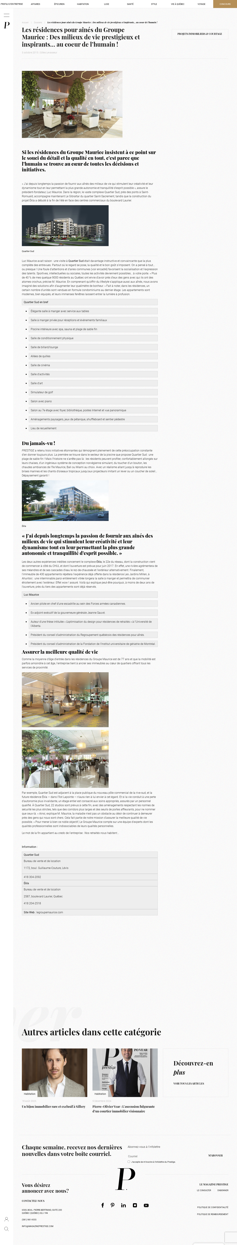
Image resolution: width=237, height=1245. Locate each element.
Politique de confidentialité (212, 1207)
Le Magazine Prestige (214, 1184)
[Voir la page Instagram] (135, 1205)
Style (154, 4)
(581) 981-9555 (29, 1219)
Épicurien (59, 4)
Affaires (35, 4)
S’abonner (222, 1190)
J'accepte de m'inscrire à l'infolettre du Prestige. (153, 1161)
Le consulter (204, 1190)
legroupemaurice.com (49, 912)
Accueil (25, 22)
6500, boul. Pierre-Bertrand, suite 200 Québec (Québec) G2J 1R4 (42, 1211)
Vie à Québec (177, 4)
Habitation (83, 4)
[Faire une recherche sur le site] (6, 1229)
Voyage (201, 4)
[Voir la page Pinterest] (112, 1205)
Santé (130, 4)
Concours (225, 4)
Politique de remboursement (212, 1214)
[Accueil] (7, 25)
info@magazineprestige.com (37, 1226)
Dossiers (38, 22)
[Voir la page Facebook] (102, 1205)
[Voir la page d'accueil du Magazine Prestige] (125, 1179)
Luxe (106, 4)
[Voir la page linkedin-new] (123, 1205)
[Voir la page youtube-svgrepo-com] (146, 1205)
